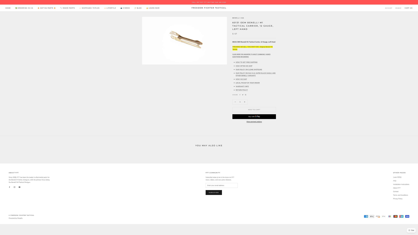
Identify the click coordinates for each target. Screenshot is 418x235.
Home (8, 8)
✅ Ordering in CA (24, 8)
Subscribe (214, 192)
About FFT (396, 188)
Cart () (409, 8)
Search (398, 8)
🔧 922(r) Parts (67, 8)
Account (388, 8)
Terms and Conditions (400, 195)
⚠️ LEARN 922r (153, 8)
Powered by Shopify (16, 218)
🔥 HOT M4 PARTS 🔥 (47, 8)
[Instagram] (14, 187)
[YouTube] (19, 187)
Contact (395, 192)
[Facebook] (240, 94)
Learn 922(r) (397, 177)
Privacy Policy (397, 199)
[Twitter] (242, 94)
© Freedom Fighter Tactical (21, 215)
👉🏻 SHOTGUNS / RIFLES (89, 8)
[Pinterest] (245, 94)
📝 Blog (138, 8)
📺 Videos (125, 8)
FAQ (394, 181)
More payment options (254, 122)
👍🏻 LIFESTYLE (110, 8)
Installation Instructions (401, 184)
